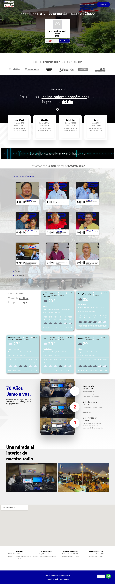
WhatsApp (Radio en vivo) (86, 4)
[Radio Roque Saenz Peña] (9, 4)
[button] (103, 4)
